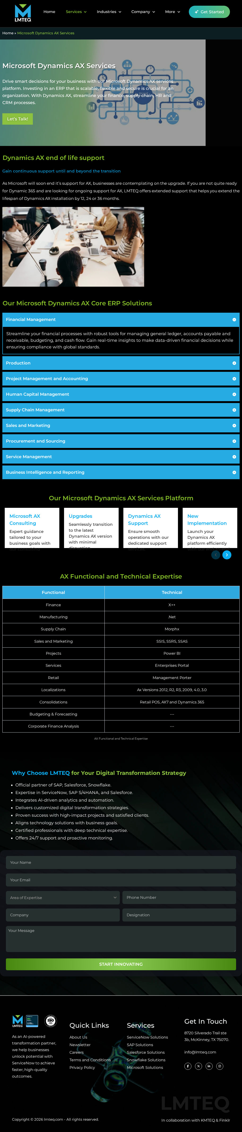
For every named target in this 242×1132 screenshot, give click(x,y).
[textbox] (58, 897)
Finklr (224, 1120)
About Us (78, 1037)
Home (49, 11)
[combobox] (63, 897)
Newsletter (80, 1045)
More (170, 11)
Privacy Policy (82, 1067)
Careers (76, 1052)
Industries (106, 11)
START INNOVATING (121, 964)
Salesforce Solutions (146, 1052)
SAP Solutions (140, 1045)
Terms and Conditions (90, 1060)
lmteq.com (53, 1119)
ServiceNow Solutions (147, 1037)
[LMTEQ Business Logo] (23, 12)
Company (140, 11)
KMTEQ (208, 1120)
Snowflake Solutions (146, 1060)
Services (74, 11)
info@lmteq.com (200, 1052)
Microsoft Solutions (145, 1067)
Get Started (212, 11)
